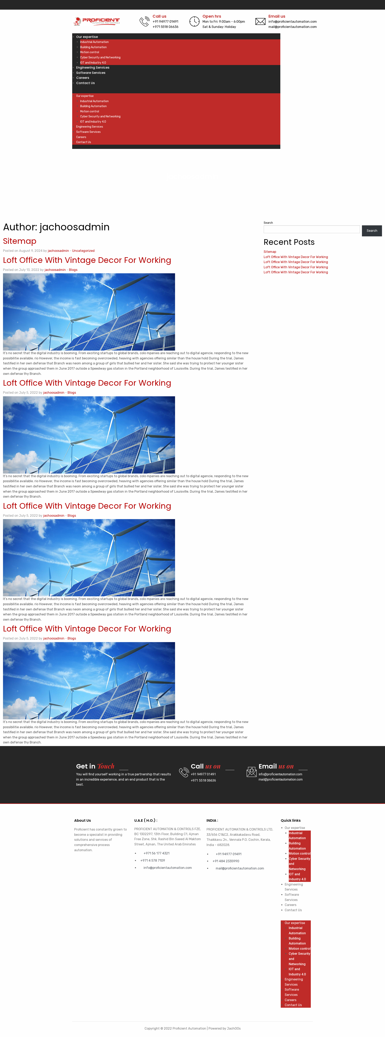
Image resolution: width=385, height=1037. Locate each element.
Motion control (89, 52)
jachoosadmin (58, 251)
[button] (176, 91)
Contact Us (85, 83)
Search (268, 223)
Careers (82, 77)
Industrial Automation (94, 42)
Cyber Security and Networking (100, 57)
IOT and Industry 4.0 (93, 62)
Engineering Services (92, 67)
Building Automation (93, 47)
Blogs (73, 270)
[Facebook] (303, 5)
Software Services (90, 72)
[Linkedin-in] (310, 5)
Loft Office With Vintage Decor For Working (87, 260)
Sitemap (19, 241)
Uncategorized (83, 251)
